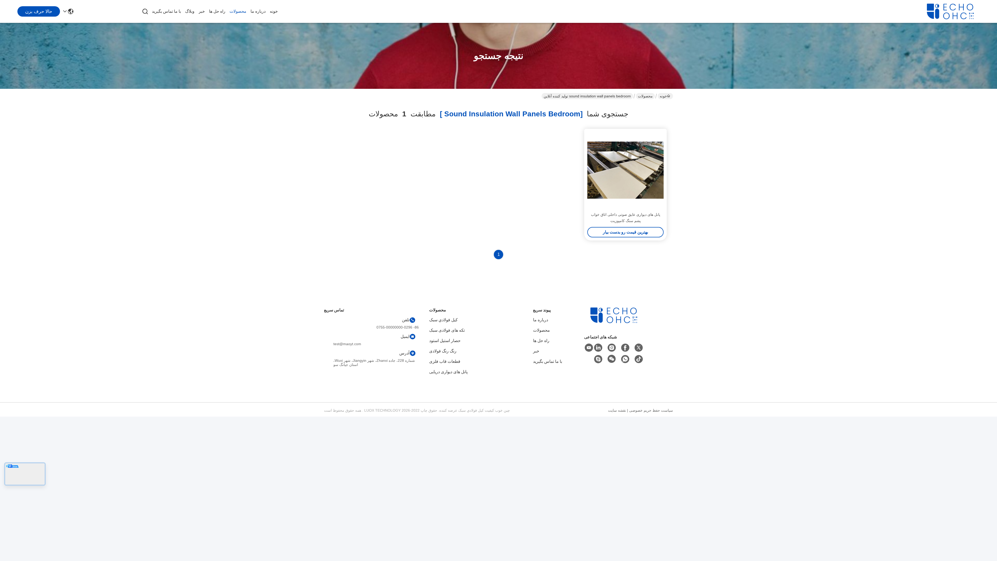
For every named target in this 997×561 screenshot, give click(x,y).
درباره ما (258, 11)
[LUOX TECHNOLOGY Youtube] (589, 348)
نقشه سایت (617, 410)
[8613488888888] (625, 359)
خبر (202, 11)
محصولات (238, 11)
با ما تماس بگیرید (166, 11)
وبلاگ (189, 11)
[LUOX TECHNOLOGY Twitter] (638, 348)
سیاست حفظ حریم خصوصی (651, 410)
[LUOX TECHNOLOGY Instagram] (611, 348)
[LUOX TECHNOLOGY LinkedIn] (598, 348)
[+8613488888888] (598, 359)
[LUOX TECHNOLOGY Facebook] (625, 348)
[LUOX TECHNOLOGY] (955, 11)
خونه (274, 11)
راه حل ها (217, 11)
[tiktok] (638, 359)
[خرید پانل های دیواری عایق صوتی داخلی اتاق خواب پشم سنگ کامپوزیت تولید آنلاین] (625, 170)
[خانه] (619, 321)
